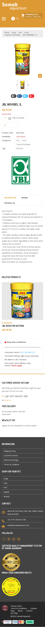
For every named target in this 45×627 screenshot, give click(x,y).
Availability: (6, 136)
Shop (14, 32)
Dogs (6, 478)
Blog (12, 611)
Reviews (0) (9, 203)
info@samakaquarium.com (18, 525)
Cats (5, 483)
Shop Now (6, 414)
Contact (29, 611)
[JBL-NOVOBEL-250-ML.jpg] (23, 85)
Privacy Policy (16, 606)
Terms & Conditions (19, 608)
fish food (19, 148)
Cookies (33, 608)
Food (26, 32)
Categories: (6, 140)
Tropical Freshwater (12, 35)
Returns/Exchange (11, 460)
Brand (25, 197)
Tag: (3, 148)
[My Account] (13, 18)
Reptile (6, 492)
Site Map (14, 613)
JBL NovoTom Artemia (13, 325)
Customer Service (11, 455)
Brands (7, 496)
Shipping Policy (10, 451)
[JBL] (20, 171)
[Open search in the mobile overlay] (17, 18)
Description (10, 197)
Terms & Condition (11, 464)
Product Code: (7, 133)
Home (6, 32)
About (20, 611)
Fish (20, 32)
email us (7, 400)
